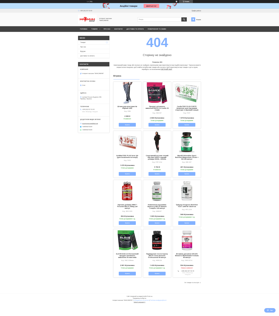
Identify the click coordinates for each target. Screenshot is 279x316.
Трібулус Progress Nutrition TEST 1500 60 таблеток (187, 205)
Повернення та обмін (157, 29)
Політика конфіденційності (158, 300)
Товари (94, 29)
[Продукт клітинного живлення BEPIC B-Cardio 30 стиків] (157, 93)
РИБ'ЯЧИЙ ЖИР (166, 69)
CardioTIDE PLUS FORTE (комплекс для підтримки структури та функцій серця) (186, 108)
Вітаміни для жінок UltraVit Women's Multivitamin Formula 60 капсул (187, 255)
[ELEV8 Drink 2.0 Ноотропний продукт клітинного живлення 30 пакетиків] (127, 240)
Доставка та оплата (135, 29)
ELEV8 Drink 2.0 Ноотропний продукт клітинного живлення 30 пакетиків (127, 255)
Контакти (118, 29)
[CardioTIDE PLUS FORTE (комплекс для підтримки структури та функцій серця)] (187, 93)
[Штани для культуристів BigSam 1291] (127, 93)
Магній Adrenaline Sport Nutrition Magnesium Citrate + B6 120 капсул (187, 157)
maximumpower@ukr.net (90, 123)
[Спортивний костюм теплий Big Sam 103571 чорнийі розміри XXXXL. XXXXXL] (157, 142)
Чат (271, 310)
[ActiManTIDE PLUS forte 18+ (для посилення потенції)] (127, 142)
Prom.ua (149, 296)
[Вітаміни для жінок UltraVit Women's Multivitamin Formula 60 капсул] (187, 240)
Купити (127, 125)
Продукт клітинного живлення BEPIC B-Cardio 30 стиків (157, 108)
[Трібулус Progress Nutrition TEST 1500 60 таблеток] (187, 191)
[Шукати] (184, 19)
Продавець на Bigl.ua (139, 298)
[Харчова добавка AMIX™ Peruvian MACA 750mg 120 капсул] (127, 191)
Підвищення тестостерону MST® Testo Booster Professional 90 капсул (157, 255)
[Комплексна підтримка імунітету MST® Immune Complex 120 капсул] (157, 191)
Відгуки (82, 51)
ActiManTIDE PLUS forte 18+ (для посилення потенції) (127, 156)
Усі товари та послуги (191, 282)
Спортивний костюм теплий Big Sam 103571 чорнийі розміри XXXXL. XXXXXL (157, 157)
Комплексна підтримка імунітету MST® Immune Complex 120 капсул (157, 206)
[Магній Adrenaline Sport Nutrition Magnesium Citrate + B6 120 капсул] (187, 142)
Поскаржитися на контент (141, 300)
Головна (83, 29)
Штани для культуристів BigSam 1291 (127, 107)
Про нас (107, 29)
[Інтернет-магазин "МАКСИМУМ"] (87, 23)
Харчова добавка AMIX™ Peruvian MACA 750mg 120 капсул (127, 206)
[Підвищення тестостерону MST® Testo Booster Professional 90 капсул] (157, 240)
